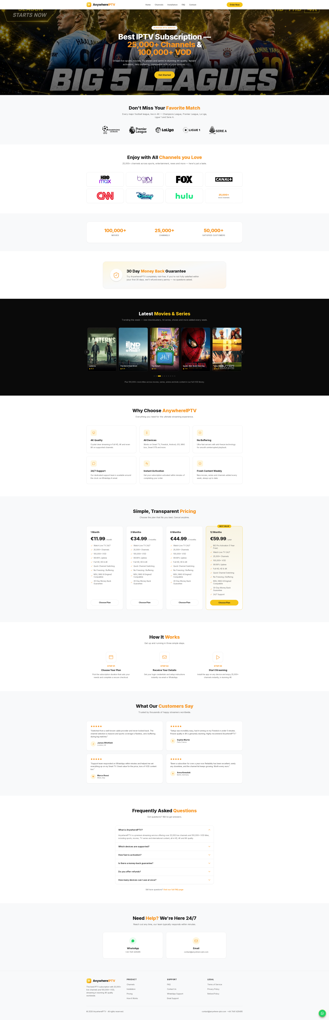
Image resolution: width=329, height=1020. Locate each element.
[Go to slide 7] (168, 376)
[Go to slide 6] (166, 376)
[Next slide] (242, 352)
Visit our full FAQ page (173, 889)
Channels (159, 5)
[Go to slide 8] (170, 376)
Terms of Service (214, 984)
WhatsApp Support (175, 994)
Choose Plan (105, 602)
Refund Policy (213, 994)
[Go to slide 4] (160, 376)
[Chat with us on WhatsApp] (322, 1013)
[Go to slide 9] (172, 376)
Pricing (129, 994)
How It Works (132, 998)
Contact (192, 5)
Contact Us (171, 989)
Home (148, 5)
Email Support (173, 998)
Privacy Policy (213, 989)
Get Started (164, 75)
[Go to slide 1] (154, 376)
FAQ (183, 5)
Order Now (235, 5)
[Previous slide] (86, 352)
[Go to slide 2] (156, 376)
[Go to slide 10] (174, 376)
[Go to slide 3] (158, 376)
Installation (172, 5)
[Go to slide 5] (163, 376)
